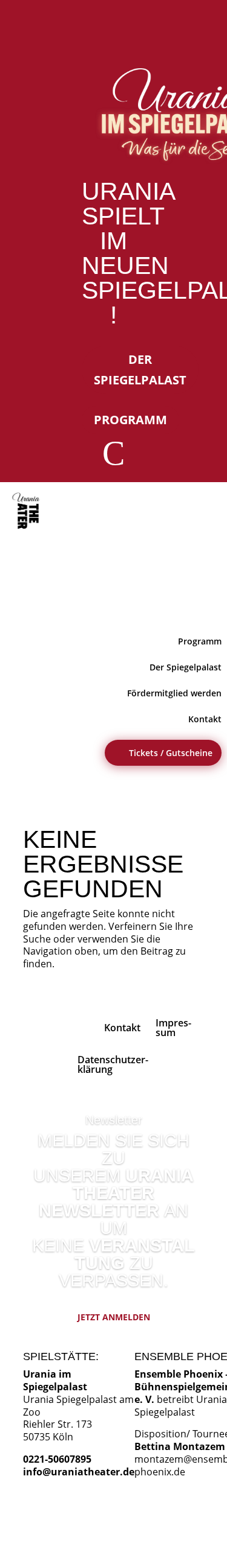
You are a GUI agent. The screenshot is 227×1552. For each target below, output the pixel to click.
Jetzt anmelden (113, 1317)
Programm (130, 420)
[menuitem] (28, 511)
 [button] (204, 602)
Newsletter (113, 1120)
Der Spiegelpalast (140, 369)
